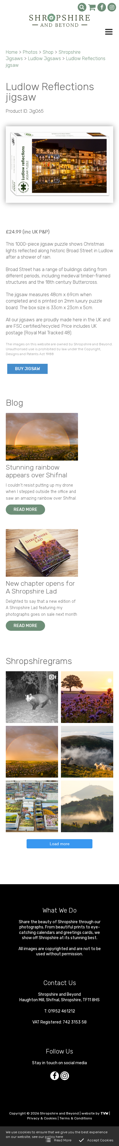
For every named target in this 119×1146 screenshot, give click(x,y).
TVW (104, 1113)
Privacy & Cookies (42, 1118)
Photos (30, 52)
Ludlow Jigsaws (44, 58)
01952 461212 (61, 1011)
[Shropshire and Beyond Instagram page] (111, 7)
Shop (48, 52)
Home (12, 52)
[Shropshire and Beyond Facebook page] (101, 7)
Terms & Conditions (76, 1118)
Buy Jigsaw (27, 368)
